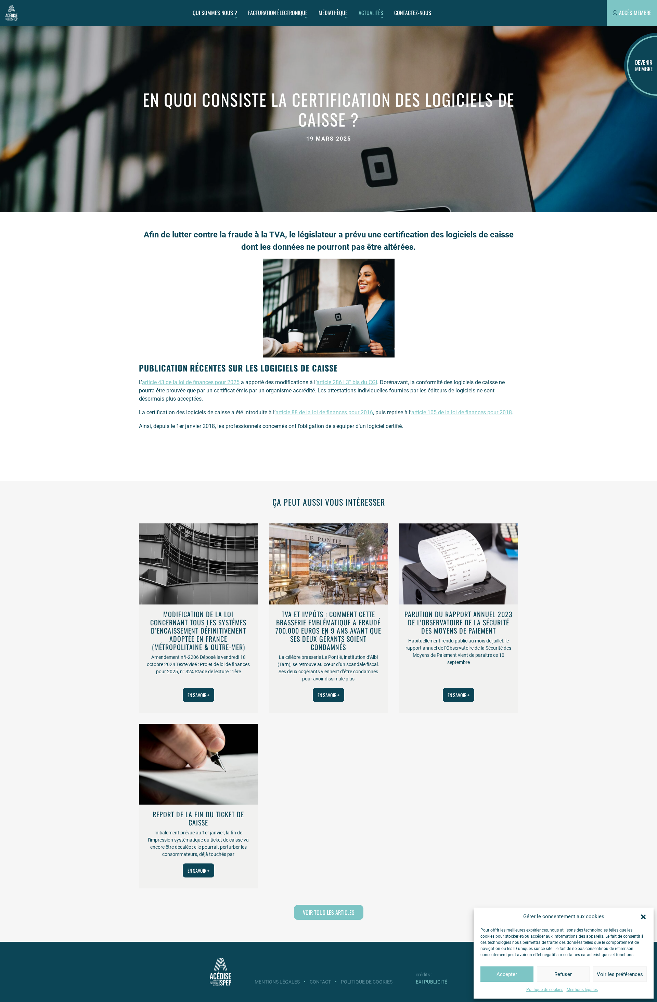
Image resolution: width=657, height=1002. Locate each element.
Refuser (563, 974)
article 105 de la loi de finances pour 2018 (461, 412)
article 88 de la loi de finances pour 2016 (324, 412)
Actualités (371, 13)
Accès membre (635, 13)
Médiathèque (333, 13)
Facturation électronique (278, 13)
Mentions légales (582, 989)
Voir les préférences (620, 974)
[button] (643, 916)
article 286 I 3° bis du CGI (347, 382)
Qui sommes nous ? (215, 13)
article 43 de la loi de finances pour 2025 (191, 382)
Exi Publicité (431, 982)
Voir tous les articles (329, 912)
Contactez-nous (412, 13)
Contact (320, 982)
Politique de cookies (544, 989)
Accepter (507, 974)
